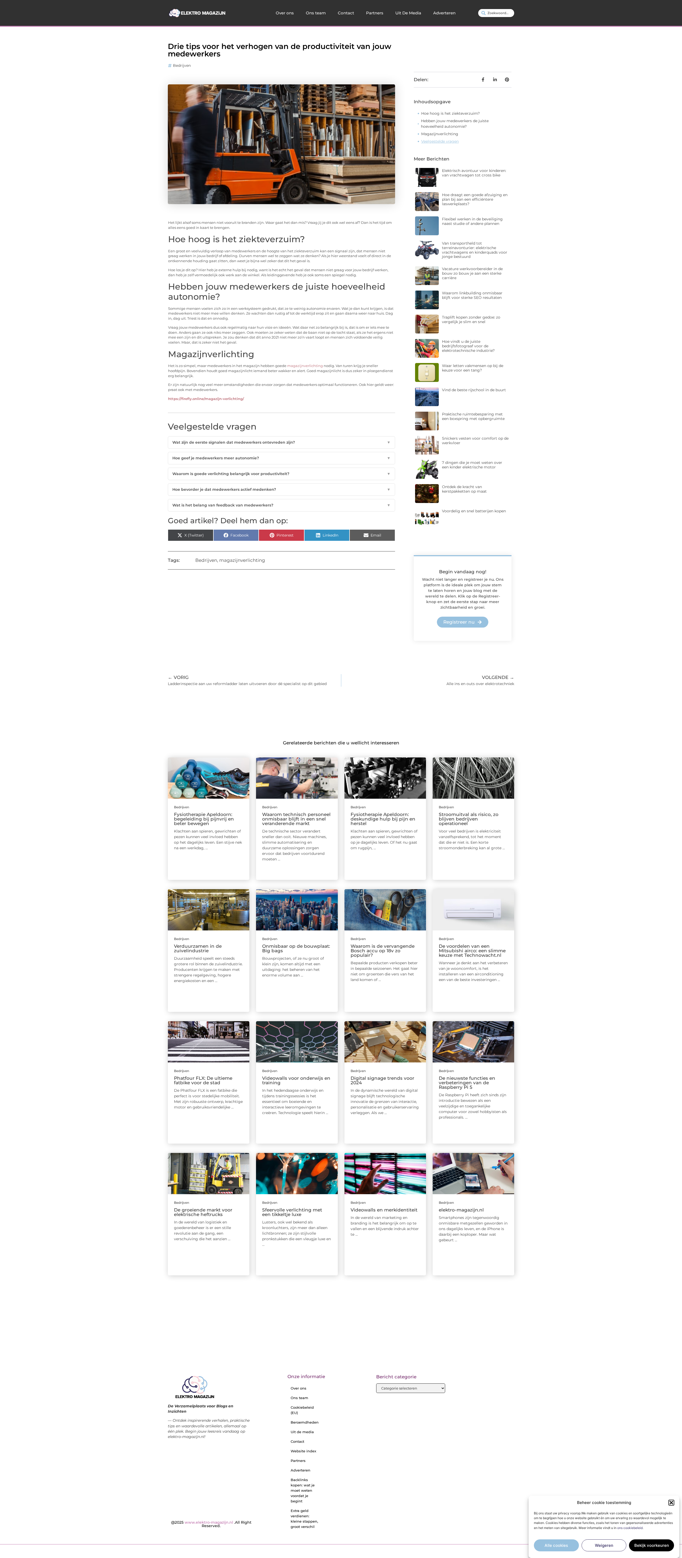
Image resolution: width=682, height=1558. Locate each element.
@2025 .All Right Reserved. (211, 1524)
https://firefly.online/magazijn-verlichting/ (206, 399)
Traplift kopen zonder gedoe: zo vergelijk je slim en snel (471, 319)
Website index (303, 1451)
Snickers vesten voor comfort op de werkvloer (475, 440)
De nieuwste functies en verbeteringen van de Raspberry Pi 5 (467, 1082)
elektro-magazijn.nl (461, 1210)
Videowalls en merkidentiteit (384, 1210)
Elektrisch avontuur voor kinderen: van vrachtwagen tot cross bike (474, 173)
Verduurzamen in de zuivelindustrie (198, 948)
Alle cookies (556, 1545)
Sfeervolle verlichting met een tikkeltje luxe (292, 1212)
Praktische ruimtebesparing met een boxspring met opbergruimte (473, 416)
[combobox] (496, 13)
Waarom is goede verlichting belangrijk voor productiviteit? (281, 473)
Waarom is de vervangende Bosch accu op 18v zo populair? (383, 950)
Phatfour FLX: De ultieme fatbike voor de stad (203, 1080)
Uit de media (302, 1432)
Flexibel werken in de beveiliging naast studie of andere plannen (472, 221)
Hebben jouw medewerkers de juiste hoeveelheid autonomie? (455, 123)
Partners (374, 12)
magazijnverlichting (305, 366)
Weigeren (604, 1545)
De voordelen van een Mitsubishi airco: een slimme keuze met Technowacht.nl (472, 950)
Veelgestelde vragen (440, 141)
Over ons (285, 12)
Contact (346, 12)
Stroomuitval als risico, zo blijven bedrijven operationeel (468, 819)
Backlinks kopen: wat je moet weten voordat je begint (303, 1490)
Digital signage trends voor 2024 (382, 1080)
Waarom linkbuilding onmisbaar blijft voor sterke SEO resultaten (472, 295)
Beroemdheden (305, 1422)
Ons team (316, 12)
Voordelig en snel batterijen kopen (474, 511)
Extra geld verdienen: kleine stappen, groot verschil (304, 1518)
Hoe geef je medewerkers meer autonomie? (281, 458)
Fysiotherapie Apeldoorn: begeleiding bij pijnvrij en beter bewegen (204, 819)
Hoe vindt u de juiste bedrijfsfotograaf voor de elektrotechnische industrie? (468, 346)
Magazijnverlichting (439, 133)
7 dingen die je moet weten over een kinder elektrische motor (472, 464)
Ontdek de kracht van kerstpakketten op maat (464, 489)
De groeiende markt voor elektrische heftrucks (203, 1212)
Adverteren (444, 12)
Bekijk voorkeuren (651, 1545)
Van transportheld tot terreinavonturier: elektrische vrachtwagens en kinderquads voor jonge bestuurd (474, 250)
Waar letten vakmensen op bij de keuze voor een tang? (472, 368)
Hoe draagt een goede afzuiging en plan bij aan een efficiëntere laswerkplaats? (475, 199)
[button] (671, 1502)
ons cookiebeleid (630, 1528)
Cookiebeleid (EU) (302, 1410)
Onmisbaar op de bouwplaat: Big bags (296, 948)
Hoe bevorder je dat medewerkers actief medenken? (281, 489)
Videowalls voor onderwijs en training (296, 1080)
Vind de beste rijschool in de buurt (474, 390)
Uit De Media (408, 12)
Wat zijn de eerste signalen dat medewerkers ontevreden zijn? (281, 442)
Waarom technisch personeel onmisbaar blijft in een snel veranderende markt (296, 819)
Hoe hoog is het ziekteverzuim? (450, 113)
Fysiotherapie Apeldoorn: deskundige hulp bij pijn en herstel (383, 819)
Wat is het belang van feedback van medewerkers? (281, 505)
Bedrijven (182, 65)
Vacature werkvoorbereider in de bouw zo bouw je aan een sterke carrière (472, 273)
